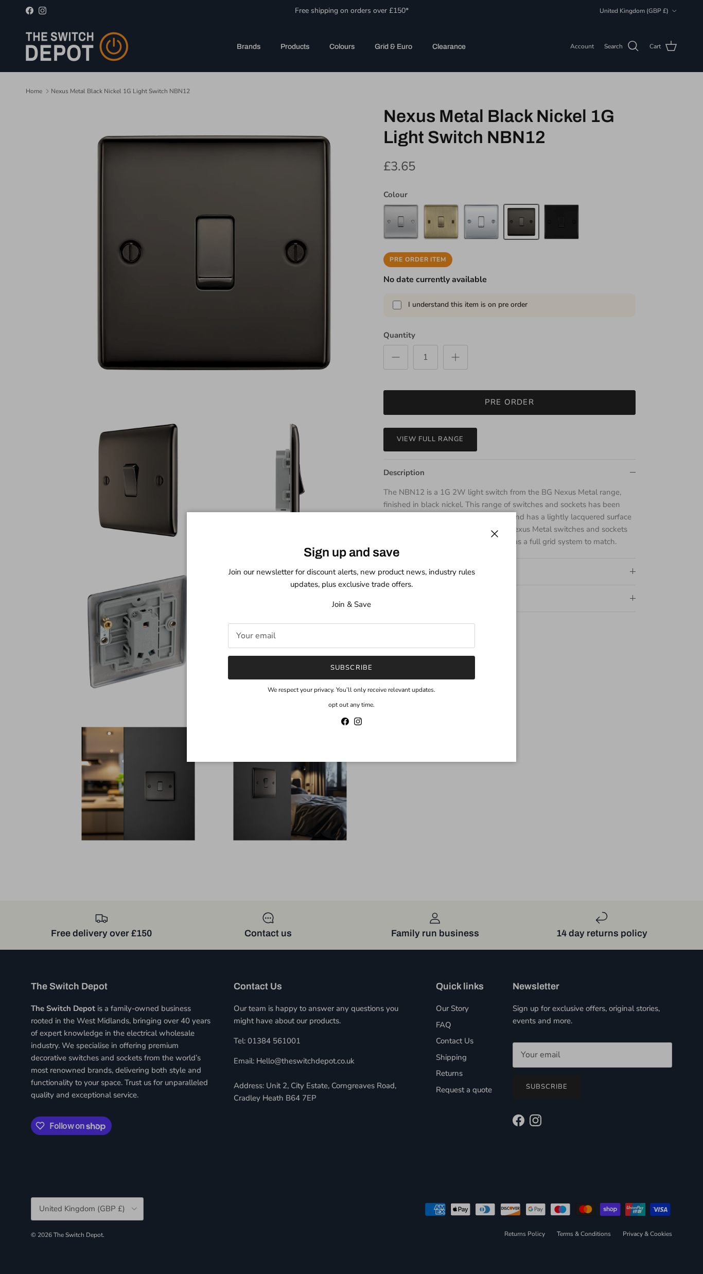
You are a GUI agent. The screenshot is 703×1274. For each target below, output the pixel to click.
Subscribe (351, 667)
